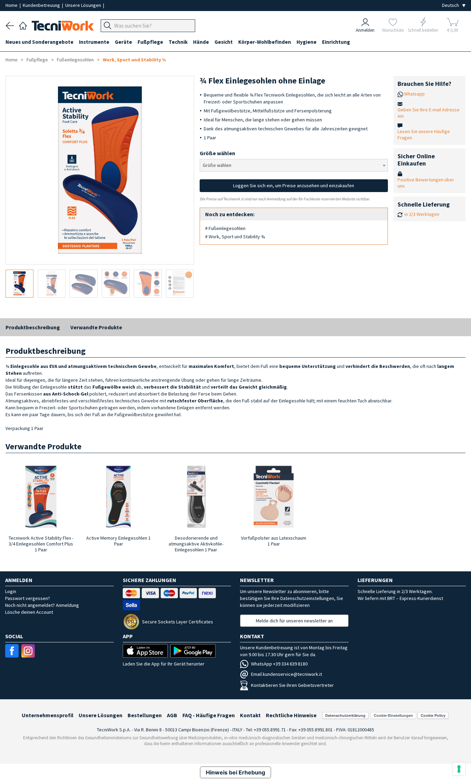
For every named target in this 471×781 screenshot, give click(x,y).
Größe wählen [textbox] (217, 165)
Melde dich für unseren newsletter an (294, 621)
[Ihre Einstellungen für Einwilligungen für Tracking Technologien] (458, 768)
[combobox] (294, 165)
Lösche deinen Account (29, 612)
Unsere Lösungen (83, 5)
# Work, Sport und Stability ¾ (235, 236)
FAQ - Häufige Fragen (208, 715)
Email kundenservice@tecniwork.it (286, 674)
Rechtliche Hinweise (291, 715)
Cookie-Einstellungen (393, 715)
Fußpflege (37, 60)
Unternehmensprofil (47, 715)
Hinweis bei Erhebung (235, 772)
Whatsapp (414, 94)
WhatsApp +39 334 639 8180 (279, 664)
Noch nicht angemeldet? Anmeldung (42, 605)
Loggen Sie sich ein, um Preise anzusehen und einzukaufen (293, 185)
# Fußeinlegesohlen (225, 228)
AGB (172, 715)
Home (12, 5)
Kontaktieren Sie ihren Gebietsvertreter (292, 685)
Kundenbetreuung (42, 5)
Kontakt (250, 715)
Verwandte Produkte (96, 327)
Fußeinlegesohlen (75, 60)
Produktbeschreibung (33, 327)
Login (10, 591)
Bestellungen (145, 715)
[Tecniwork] (23, 25)
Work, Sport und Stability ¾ (134, 60)
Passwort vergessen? (27, 598)
